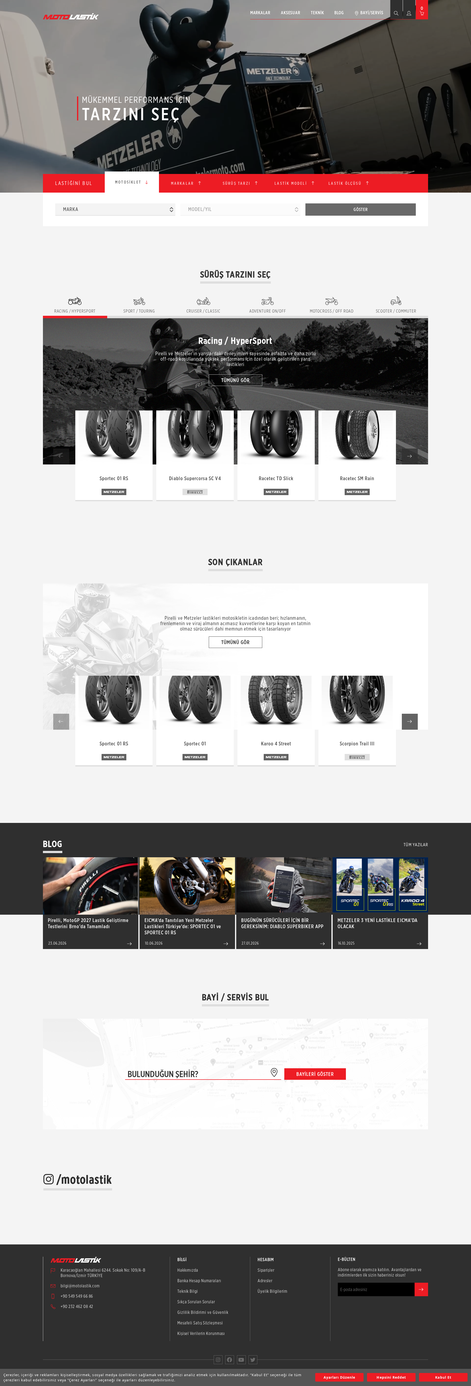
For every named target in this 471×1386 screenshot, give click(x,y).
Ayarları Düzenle (339, 1377)
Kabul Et (443, 1377)
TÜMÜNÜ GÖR (235, 380)
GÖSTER (360, 209)
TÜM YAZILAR (416, 844)
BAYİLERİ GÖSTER (315, 1074)
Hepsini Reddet (391, 1377)
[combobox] (115, 209)
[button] (410, 456)
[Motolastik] (72, 16)
